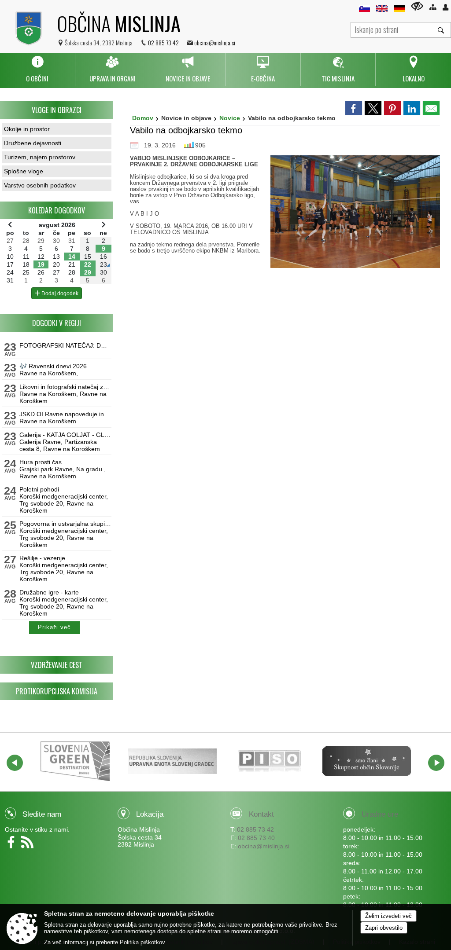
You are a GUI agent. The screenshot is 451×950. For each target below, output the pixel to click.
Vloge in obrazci (56, 110)
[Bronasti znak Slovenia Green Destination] (75, 761)
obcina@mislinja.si (214, 42)
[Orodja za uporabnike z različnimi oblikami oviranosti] (417, 6)
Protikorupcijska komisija (56, 691)
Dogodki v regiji (56, 323)
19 (40, 264)
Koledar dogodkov (56, 210)
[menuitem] (37, 69)
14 (71, 256)
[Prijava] (445, 7)
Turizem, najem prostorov (39, 157)
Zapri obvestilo (384, 927)
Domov (142, 117)
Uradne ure (380, 814)
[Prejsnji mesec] (10, 224)
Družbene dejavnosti (32, 143)
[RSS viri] (28, 845)
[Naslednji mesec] (103, 224)
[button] (15, 763)
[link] (353, 108)
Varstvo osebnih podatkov (40, 185)
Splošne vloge (23, 171)
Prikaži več (54, 627)
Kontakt (261, 814)
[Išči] (441, 30)
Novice (229, 117)
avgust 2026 (57, 224)
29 (87, 272)
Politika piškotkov (142, 942)
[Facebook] (13, 845)
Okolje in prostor (27, 128)
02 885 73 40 (256, 837)
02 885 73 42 (163, 42)
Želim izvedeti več (388, 916)
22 (87, 264)
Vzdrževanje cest (56, 665)
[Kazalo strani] (432, 7)
